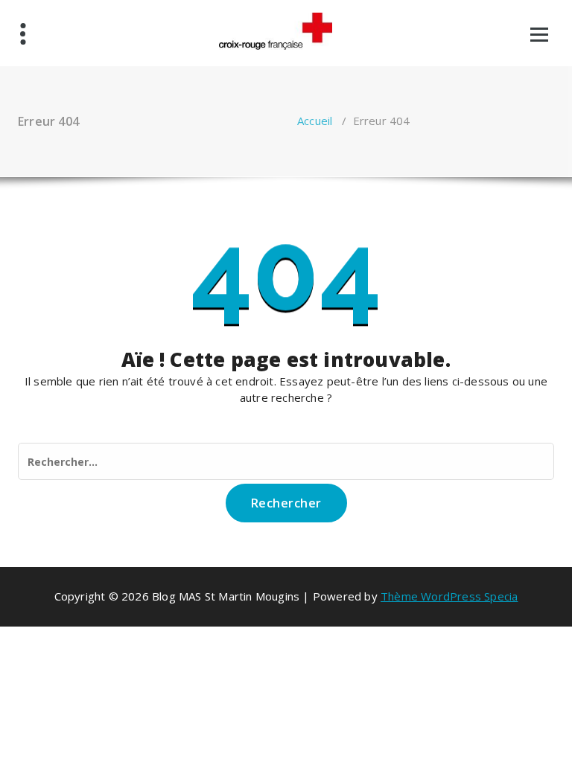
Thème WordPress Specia (449, 596)
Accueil (314, 120)
